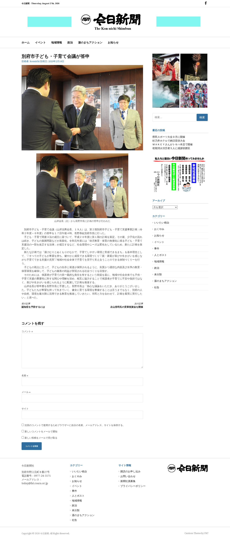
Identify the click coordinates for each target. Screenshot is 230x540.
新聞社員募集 (127, 481)
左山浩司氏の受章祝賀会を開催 (126, 305)
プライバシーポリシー (133, 486)
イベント (40, 42)
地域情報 (56, 42)
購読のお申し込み (130, 471)
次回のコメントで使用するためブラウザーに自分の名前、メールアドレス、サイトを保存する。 (75, 425)
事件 (156, 248)
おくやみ (159, 229)
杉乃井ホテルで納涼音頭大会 (168, 140)
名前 (25, 375)
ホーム (26, 42)
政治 (70, 42)
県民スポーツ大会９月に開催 (168, 136)
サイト (25, 408)
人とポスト (160, 255)
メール (26, 392)
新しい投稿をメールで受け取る (41, 437)
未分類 (158, 274)
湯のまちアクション (90, 42)
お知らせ (113, 42)
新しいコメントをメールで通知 (41, 431)
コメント (27, 331)
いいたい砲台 (161, 222)
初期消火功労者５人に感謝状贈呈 (171, 148)
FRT (206, 533)
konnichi (35, 61)
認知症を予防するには (33, 305)
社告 (156, 287)
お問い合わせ (127, 476)
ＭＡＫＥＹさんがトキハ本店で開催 (172, 144)
